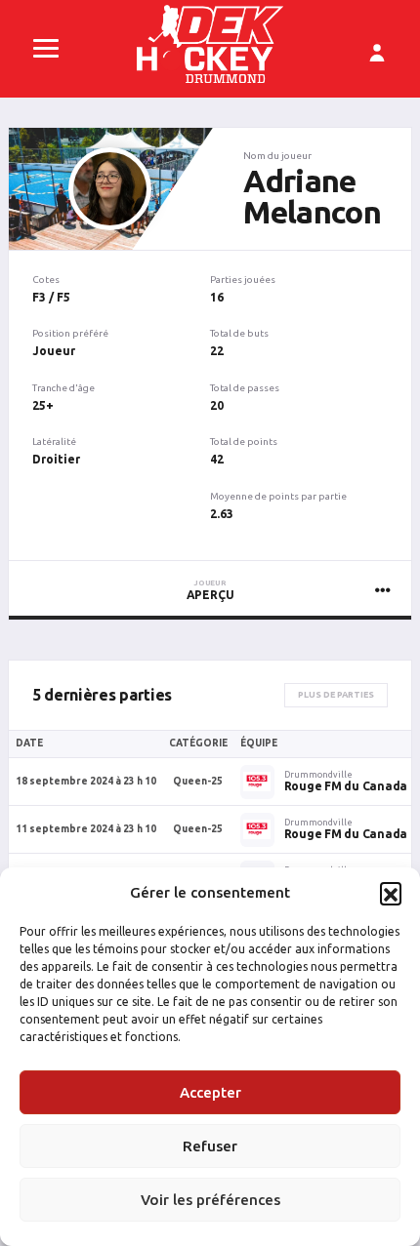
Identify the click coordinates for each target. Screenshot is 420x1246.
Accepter (210, 1092)
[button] (390, 893)
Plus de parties (336, 695)
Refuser (210, 1146)
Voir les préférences (210, 1199)
